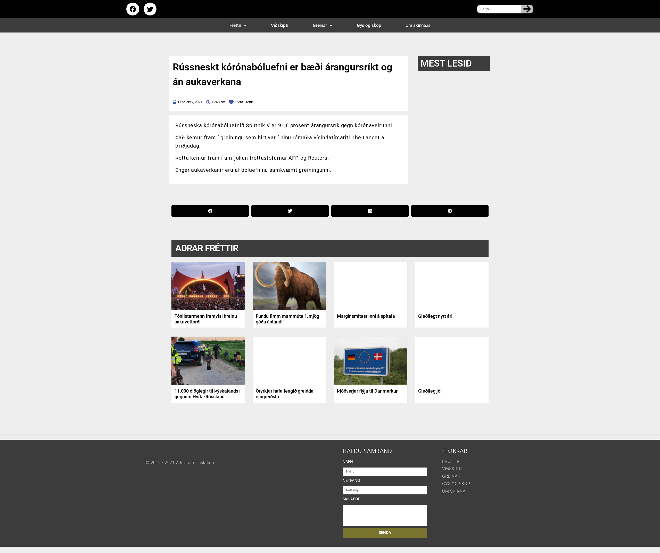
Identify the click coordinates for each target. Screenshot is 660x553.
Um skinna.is (418, 25)
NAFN (348, 461)
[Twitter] (150, 9)
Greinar (320, 25)
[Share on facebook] (210, 211)
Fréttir (235, 25)
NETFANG (351, 480)
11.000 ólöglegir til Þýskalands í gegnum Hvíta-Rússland (208, 393)
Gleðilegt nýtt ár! (435, 316)
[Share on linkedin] (370, 211)
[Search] (527, 9)
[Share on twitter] (290, 211)
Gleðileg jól (430, 391)
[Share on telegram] (450, 211)
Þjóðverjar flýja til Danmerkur (367, 391)
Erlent (239, 102)
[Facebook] (132, 9)
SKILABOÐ (351, 499)
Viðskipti (279, 25)
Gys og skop (369, 25)
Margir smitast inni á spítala (366, 316)
